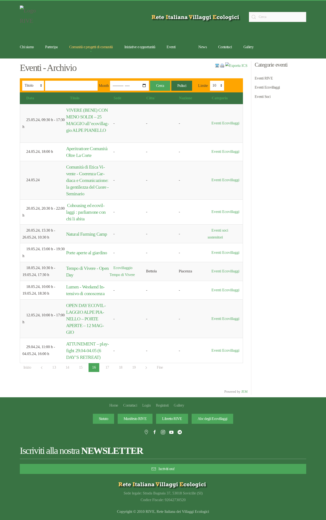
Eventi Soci (262, 97)
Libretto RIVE (172, 419)
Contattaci (225, 47)
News (202, 47)
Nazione (185, 98)
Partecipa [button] (51, 47)
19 (134, 367)
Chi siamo (27, 47)
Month (104, 86)
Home (113, 405)
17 (107, 367)
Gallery (248, 47)
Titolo (74, 98)
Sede (117, 98)
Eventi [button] (171, 47)
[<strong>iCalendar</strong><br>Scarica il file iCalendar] (236, 65)
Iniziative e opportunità (139, 47)
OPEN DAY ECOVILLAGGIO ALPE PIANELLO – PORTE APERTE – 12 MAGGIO (86, 319)
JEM (244, 391)
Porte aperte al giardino (86, 252)
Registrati (162, 405)
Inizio (27, 367)
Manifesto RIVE (135, 419)
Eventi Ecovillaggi (225, 123)
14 (67, 367)
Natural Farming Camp (86, 234)
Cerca (160, 86)
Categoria (220, 98)
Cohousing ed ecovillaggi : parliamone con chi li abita (85, 212)
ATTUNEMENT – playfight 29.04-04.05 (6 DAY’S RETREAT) (87, 350)
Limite (203, 86)
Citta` (151, 98)
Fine (160, 367)
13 (54, 367)
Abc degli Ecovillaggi (212, 419)
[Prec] (41, 367)
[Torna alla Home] (32, 16)
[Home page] (196, 17)
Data (30, 98)
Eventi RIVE (264, 78)
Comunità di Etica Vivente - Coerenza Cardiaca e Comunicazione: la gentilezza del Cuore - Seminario (87, 180)
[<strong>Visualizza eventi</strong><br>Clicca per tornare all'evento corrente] (217, 65)
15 (81, 367)
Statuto (103, 419)
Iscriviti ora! (166, 469)
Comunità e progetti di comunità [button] (91, 47)
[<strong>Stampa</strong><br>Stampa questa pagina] (222, 65)
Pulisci (181, 86)
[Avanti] (146, 367)
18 (120, 367)
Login (146, 405)
